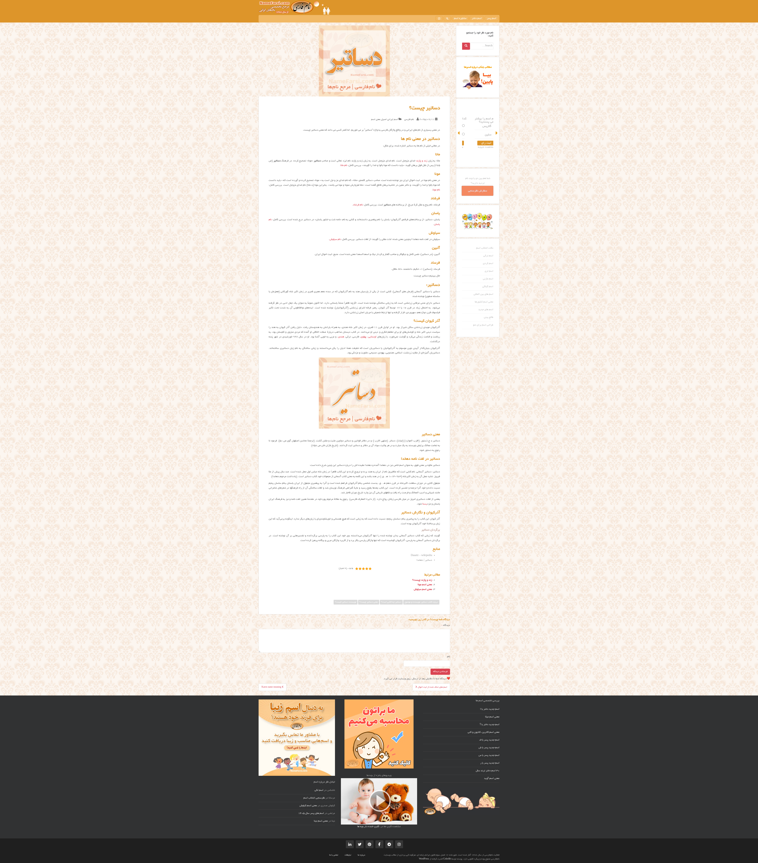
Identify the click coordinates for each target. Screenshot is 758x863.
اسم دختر (477, 18)
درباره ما (361, 855)
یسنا (424, 504)
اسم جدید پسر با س (488, 755)
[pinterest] (369, 844)
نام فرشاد (358, 205)
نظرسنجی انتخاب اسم (314, 798)
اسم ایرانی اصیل (389, 119)
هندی (341, 337)
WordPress (424, 859)
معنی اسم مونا (425, 584)
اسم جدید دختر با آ (489, 724)
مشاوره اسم (460, 18)
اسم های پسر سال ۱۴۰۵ (311, 813)
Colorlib (447, 859)
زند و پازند (421, 161)
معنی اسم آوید (491, 778)
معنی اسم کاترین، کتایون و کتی (483, 732)
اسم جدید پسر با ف (489, 740)
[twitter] (360, 844)
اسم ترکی (488, 256)
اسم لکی (318, 790)
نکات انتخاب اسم (484, 248)
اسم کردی (488, 263)
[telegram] (389, 844)
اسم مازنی (488, 279)
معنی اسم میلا (492, 717)
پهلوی (363, 337)
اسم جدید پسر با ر (489, 763)
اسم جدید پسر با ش (488, 747)
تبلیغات (348, 855)
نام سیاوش (335, 239)
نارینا (480, 134)
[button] (459, 133)
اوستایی (372, 337)
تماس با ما (333, 855)
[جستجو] (447, 18)
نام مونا (436, 190)
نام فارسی (409, 119)
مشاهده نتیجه (477, 147)
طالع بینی (488, 317)
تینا (481, 126)
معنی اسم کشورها (484, 302)
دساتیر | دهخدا (424, 560)
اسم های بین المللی (483, 294)
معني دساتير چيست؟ (368, 602)
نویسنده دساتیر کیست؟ (345, 602)
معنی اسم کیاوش (308, 805)
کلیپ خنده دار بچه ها (368, 826)
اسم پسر (491, 18)
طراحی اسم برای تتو (483, 325)
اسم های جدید (485, 309)
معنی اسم (375, 119)
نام (448, 656)
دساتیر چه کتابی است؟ (391, 602)
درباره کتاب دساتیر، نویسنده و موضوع (421, 602)
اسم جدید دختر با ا (489, 709)
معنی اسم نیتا (321, 821)
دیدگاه (446, 625)
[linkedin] (350, 844)
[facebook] (379, 844)
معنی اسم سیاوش (423, 589)
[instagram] (439, 18)
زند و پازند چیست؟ (422, 580)
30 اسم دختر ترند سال (487, 770)
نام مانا (344, 165)
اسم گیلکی (487, 286)
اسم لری (489, 271)
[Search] (466, 46)
